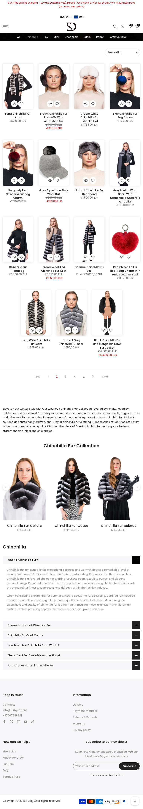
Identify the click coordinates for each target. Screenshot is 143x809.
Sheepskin (71, 37)
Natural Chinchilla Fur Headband (89, 192)
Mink (56, 37)
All (18, 37)
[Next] (137, 487)
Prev (37, 376)
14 (93, 376)
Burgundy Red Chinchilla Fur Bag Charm (18, 194)
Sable (87, 37)
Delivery (78, 705)
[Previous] (6, 487)
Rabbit (100, 37)
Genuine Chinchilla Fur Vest (89, 269)
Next (105, 376)
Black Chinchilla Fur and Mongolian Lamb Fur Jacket (107, 344)
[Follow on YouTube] (25, 722)
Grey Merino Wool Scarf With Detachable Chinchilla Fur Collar (125, 195)
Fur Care (8, 764)
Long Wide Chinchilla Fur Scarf (36, 342)
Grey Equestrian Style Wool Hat (53, 192)
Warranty (79, 723)
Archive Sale (118, 37)
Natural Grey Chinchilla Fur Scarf (71, 342)
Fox (46, 37)
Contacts (9, 705)
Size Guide (9, 751)
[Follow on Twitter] (11, 722)
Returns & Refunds (85, 717)
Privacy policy (82, 730)
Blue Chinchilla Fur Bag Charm (125, 115)
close (4, 6)
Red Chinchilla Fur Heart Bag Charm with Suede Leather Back (125, 270)
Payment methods (85, 711)
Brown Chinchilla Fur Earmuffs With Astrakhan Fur (53, 117)
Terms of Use (11, 777)
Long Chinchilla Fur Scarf (18, 115)
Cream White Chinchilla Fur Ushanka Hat (89, 117)
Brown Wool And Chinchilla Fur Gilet (53, 269)
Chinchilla (32, 37)
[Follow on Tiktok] (32, 722)
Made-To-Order (13, 758)
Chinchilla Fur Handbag (18, 269)
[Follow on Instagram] (18, 722)
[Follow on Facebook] (4, 722)
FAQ (5, 770)
